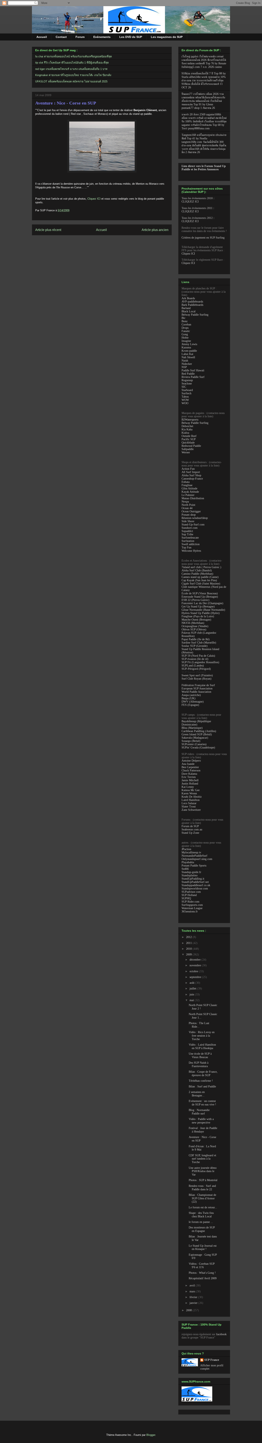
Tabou (185, 396)
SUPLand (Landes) (193, 665)
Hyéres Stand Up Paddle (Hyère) (201, 613)
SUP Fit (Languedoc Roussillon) (200, 662)
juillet (193, 988)
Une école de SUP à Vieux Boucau (200, 1055)
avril (193, 1285)
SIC (184, 386)
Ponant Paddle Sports (194, 865)
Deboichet (187, 426)
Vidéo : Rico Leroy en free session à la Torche (202, 1036)
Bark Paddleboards (192, 304)
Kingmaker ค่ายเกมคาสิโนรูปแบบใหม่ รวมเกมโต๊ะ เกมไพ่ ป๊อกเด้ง (73, 75)
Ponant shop (189, 514)
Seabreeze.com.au (192, 829)
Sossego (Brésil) (191, 741)
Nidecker (187, 363)
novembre (196, 965)
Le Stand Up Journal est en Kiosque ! (203, 1247)
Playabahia (188, 862)
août (192, 982)
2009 (189, 954)
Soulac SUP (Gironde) (195, 645)
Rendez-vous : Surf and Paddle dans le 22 (202, 1187)
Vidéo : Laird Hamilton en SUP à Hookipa (202, 1046)
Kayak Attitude (190, 491)
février (194, 1297)
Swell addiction (191, 544)
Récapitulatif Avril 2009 (203, 1278)
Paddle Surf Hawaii (193, 370)
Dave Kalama (189, 773)
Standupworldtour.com (195, 888)
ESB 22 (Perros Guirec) (195, 600)
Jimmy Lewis (189, 344)
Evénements (102, 37)
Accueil (41, 37)
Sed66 (185, 868)
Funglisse (187, 485)
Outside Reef (189, 436)
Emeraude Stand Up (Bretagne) (200, 596)
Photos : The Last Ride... (199, 1025)
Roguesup (187, 380)
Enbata (186, 481)
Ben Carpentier (190, 767)
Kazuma (186, 347)
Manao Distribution (193, 498)
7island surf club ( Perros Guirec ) (201, 567)
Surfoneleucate (190, 537)
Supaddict (187, 531)
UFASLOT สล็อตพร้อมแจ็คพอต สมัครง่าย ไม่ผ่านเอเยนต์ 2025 (71, 81)
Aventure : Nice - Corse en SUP (65, 103)
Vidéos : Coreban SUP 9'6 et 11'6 (202, 1265)
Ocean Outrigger (191, 511)
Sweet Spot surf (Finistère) (197, 675)
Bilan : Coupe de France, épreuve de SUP (203, 1073)
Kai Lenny (188, 786)
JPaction (186, 849)
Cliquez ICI (94, 198)
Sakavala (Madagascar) (195, 737)
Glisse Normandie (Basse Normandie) (203, 609)
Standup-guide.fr (191, 872)
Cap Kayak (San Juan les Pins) (199, 580)
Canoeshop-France (192, 478)
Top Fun (186, 547)
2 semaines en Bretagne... (197, 1093)
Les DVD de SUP (130, 37)
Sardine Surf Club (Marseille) (199, 642)
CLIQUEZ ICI (190, 201)
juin (192, 994)
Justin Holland (190, 783)
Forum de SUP (190, 826)
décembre (195, 959)
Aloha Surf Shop (191, 475)
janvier (194, 1302)
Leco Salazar (189, 803)
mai (192, 1000)
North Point (188, 504)
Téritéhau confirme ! (201, 1080)
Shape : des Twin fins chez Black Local (201, 1214)
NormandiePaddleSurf (194, 855)
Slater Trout (189, 806)
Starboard (187, 390)
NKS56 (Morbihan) (193, 622)
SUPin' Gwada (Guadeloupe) (198, 747)
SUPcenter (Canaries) (194, 744)
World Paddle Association (196, 691)
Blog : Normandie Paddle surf (199, 1112)
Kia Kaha (187, 429)
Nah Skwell (188, 357)
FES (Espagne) (190, 704)
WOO (185, 403)
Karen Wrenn (189, 793)
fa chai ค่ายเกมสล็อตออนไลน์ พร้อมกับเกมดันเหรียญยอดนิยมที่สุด (73, 56)
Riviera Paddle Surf (193, 377)
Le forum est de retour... (203, 1207)
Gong (185, 334)
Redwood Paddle (191, 445)
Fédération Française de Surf (198, 685)
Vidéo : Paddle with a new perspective (201, 1121)
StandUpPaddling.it (193, 878)
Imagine (186, 340)
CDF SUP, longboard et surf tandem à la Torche (202, 1159)
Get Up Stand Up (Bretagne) (198, 606)
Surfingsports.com (192, 904)
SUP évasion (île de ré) (195, 659)
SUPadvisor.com (191, 891)
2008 (189, 1310)
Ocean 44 (187, 508)
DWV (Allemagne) (193, 701)
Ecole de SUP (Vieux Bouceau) (200, 593)
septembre (196, 977)
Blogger (150, 1434)
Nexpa (185, 501)
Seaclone (187, 383)
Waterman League (192, 908)
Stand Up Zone (190, 832)
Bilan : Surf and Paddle (202, 1086)
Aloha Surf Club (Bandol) (197, 570)
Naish (185, 360)
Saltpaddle (188, 449)
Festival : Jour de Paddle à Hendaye (203, 1130)
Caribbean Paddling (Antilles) (199, 731)
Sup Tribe (187, 534)
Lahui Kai (187, 354)
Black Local (188, 311)
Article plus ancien (155, 230)
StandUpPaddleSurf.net (195, 882)
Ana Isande (188, 763)
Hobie (185, 337)
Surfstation (188, 540)
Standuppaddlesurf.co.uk (196, 885)
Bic (183, 318)
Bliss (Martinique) (192, 727)
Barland (186, 308)
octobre (194, 971)
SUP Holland (189, 895)
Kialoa (185, 432)
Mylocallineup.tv (191, 852)
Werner (186, 452)
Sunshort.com (190, 527)
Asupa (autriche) (191, 695)
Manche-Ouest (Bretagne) (196, 619)
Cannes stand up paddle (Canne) (200, 577)
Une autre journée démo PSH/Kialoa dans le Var (203, 1171)
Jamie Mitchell (190, 780)
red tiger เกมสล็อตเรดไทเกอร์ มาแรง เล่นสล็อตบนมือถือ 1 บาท (71, 69)
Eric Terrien (189, 777)
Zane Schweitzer (191, 809)
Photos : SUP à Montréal (203, 1180)
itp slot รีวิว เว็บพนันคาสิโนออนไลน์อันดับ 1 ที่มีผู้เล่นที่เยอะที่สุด (72, 62)
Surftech (186, 393)
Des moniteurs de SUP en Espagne (202, 1229)
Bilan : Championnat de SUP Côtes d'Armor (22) (202, 1198)
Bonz (184, 321)
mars (193, 1291)
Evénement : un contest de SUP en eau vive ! (202, 1103)
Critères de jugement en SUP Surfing (203, 237)
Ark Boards (188, 298)
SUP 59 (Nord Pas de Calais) (198, 655)
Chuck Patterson (191, 770)
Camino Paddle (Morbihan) (197, 573)
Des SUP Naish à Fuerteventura (198, 1064)
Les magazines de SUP (167, 37)
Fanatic (186, 331)
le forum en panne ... (201, 1222)
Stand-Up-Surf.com (193, 524)
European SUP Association (197, 688)
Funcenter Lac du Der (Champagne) (202, 603)
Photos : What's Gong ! (202, 1272)
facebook (221, 1334)
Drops (185, 327)
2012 (189, 937)
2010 (189, 948)
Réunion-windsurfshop (195, 518)
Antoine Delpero (191, 760)
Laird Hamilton (191, 800)
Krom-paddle (189, 350)
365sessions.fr (190, 911)
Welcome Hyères (191, 550)
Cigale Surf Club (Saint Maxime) (201, 583)
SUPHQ (186, 898)
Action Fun (188, 468)
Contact (61, 37)
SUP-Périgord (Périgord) (196, 668)
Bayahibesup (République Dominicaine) (196, 723)
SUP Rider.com (190, 901)
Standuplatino (190, 875)
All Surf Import (191, 472)
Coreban (186, 324)
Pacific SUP (189, 439)
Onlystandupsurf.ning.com (197, 859)
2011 (189, 943)
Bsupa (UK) (188, 698)
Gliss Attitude (189, 488)
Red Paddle (188, 373)
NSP (184, 367)
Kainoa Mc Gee (191, 790)
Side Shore (188, 521)
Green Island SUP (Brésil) (197, 734)
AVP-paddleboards (192, 301)
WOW (185, 399)
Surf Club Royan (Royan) (196, 678)
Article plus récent (48, 230)
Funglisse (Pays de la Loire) (198, 616)
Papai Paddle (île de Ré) (196, 639)
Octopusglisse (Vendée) (195, 626)
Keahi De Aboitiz (192, 796)
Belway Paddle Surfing (195, 314)
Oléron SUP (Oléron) (194, 629)
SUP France (211, 1359)
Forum (80, 37)
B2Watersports (190, 419)
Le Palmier (188, 495)
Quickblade (188, 442)
